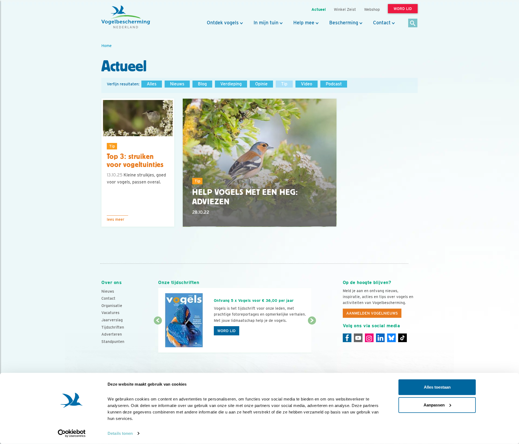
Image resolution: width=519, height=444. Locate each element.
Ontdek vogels (223, 22)
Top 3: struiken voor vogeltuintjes (135, 160)
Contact (382, 22)
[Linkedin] (380, 337)
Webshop (372, 9)
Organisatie (111, 305)
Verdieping (231, 83)
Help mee (303, 22)
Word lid (226, 331)
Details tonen (120, 433)
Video (306, 83)
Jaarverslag (112, 320)
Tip (284, 83)
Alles (152, 83)
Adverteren (111, 334)
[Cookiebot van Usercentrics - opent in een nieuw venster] (71, 433)
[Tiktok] (402, 337)
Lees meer (115, 219)
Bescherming (343, 22)
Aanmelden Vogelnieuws (372, 313)
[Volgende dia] (311, 337)
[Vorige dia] (157, 337)
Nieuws (177, 83)
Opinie (261, 83)
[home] (125, 17)
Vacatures (110, 313)
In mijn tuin (266, 22)
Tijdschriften (112, 327)
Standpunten (112, 341)
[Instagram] (369, 337)
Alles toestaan (437, 387)
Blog (202, 83)
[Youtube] (358, 337)
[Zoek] (413, 23)
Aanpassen (434, 404)
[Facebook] (347, 337)
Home (106, 45)
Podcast (334, 83)
